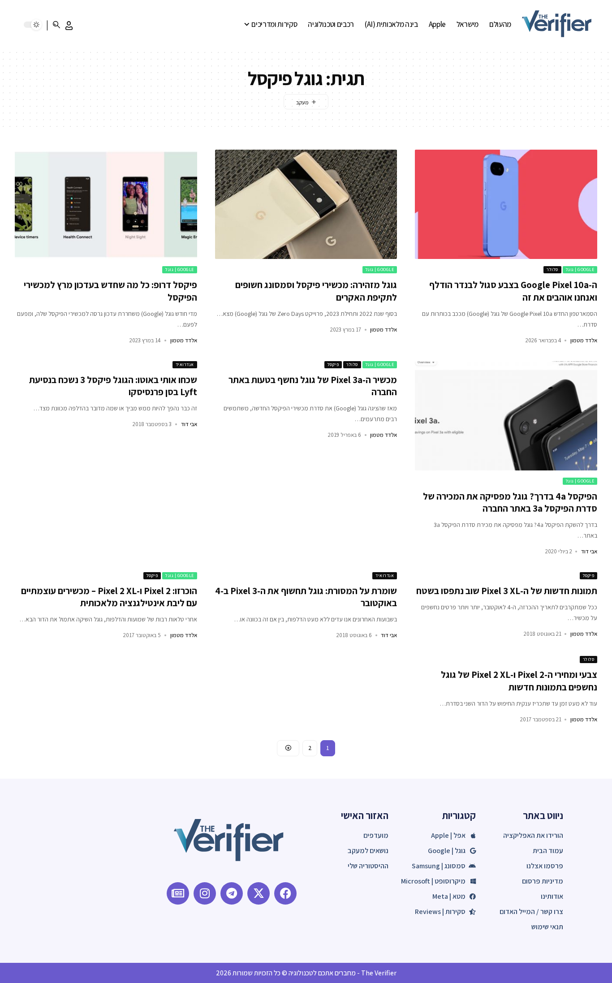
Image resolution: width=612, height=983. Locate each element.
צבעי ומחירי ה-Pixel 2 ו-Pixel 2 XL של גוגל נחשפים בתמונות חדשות (519, 680)
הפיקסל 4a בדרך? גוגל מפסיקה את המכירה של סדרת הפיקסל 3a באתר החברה (510, 502)
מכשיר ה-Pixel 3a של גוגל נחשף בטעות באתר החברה (312, 386)
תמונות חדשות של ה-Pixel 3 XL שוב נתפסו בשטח (506, 591)
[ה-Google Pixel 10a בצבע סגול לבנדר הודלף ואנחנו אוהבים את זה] (506, 204)
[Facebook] (285, 893)
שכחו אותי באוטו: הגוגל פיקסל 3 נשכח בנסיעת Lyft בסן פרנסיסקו (113, 386)
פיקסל (333, 364)
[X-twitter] (258, 893)
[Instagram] (205, 893)
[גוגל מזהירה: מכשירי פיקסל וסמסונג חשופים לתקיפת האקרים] (306, 204)
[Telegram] (231, 893)
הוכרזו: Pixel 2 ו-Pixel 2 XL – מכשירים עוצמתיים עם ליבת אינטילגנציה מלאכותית (109, 597)
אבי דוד (589, 551)
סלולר (552, 269)
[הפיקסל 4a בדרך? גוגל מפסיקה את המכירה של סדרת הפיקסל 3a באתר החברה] (506, 415)
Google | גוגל (580, 269)
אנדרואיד (185, 364)
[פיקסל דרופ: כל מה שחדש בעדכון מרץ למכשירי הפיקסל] (106, 204)
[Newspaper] (178, 893)
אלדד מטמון (583, 340)
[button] (69, 25)
